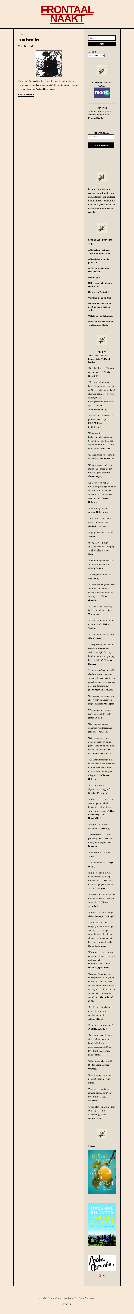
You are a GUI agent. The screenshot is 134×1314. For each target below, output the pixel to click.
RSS (103, 1275)
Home (67, 1304)
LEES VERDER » (26, 94)
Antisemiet (29, 39)
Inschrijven (101, 145)
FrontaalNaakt (67, 14)
